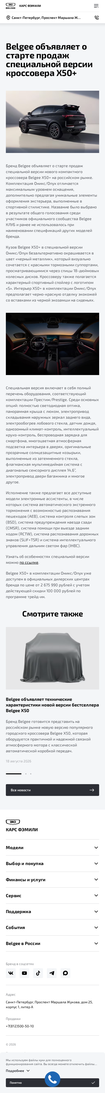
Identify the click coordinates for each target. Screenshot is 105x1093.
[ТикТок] (38, 973)
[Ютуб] (24, 973)
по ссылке (29, 562)
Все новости (21, 790)
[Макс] (65, 973)
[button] (13, 773)
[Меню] (96, 6)
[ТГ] (52, 973)
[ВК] (11, 973)
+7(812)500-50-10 (20, 1026)
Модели (14, 847)
